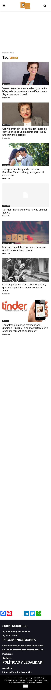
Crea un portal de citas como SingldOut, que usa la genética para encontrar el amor (24, 287)
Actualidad (6, 84)
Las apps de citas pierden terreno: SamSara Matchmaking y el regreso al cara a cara (23, 172)
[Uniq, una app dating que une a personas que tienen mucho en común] (25, 232)
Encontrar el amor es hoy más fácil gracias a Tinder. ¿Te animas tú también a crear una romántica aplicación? (25, 328)
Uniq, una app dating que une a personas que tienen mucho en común (24, 249)
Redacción (6, 97)
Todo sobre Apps (8, 243)
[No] (48, 682)
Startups (5, 280)
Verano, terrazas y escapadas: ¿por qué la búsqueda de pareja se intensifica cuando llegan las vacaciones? (25, 91)
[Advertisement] (25, 28)
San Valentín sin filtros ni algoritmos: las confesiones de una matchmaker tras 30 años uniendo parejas (24, 131)
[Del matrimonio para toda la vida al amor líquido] (25, 195)
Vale (25, 686)
